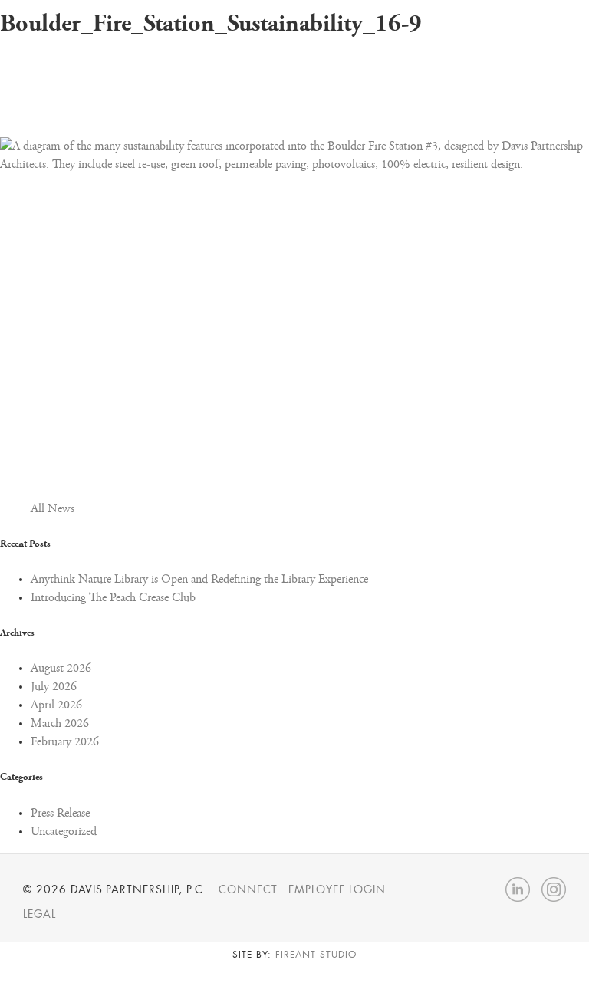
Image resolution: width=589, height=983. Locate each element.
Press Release (60, 813)
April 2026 (56, 705)
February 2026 (65, 742)
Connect (248, 889)
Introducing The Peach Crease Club (113, 598)
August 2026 (61, 668)
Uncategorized (64, 832)
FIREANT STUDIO (315, 954)
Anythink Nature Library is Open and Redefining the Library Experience (199, 580)
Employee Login (336, 889)
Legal (39, 914)
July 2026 (54, 687)
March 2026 (60, 724)
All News (52, 509)
